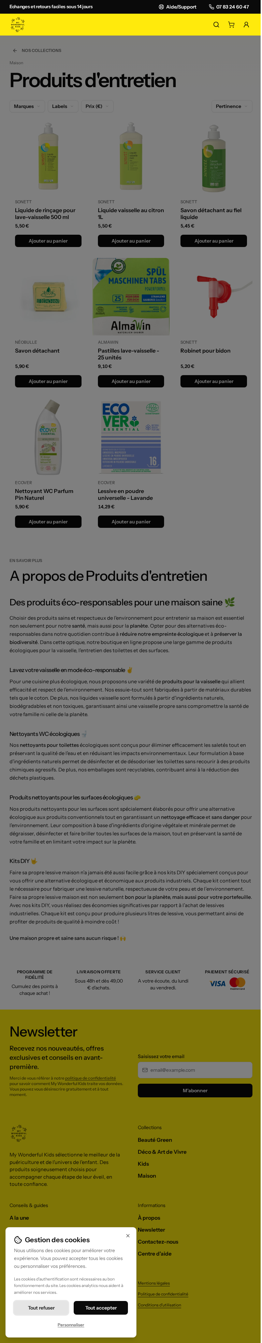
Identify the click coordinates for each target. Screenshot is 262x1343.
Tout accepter (101, 1308)
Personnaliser (71, 1324)
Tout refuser (41, 1308)
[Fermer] (128, 1235)
